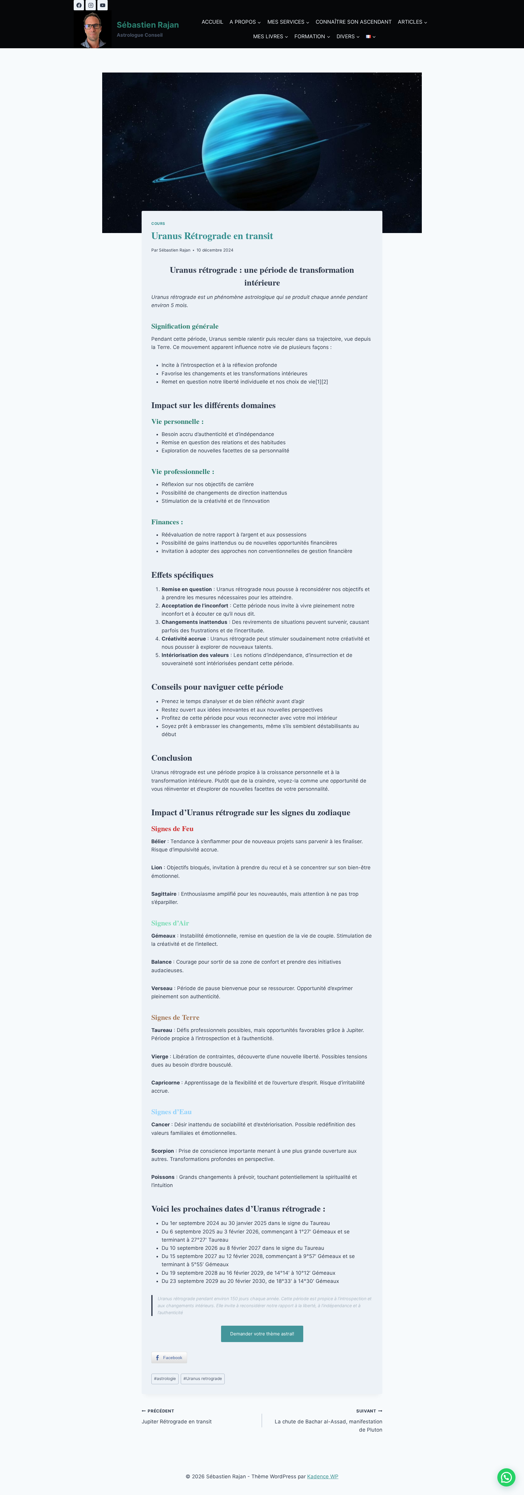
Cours (158, 223)
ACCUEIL (212, 22)
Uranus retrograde (202, 1378)
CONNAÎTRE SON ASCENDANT (354, 22)
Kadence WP (322, 1476)
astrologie (165, 1378)
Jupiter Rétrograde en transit (177, 1417)
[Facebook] (79, 5)
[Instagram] (91, 5)
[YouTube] (102, 5)
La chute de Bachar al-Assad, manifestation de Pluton (328, 1421)
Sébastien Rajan (174, 250)
